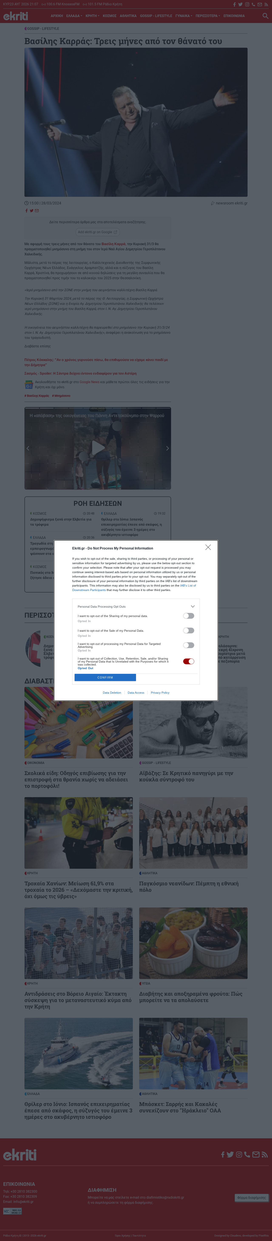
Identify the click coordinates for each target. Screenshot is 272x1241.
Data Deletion (112, 692)
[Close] (209, 549)
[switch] (188, 616)
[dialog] (136, 620)
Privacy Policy (160, 692)
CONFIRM (105, 677)
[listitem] (136, 606)
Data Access (136, 692)
